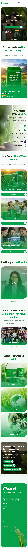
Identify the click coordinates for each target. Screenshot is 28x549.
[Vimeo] (10, 499)
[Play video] (14, 282)
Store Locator (6, 508)
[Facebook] (7, 499)
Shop (4, 521)
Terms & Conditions (16, 545)
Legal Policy (10, 545)
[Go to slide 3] (15, 39)
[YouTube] (13, 499)
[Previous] (3, 335)
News (4, 510)
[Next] (26, 78)
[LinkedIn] (18, 499)
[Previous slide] (3, 24)
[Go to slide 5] (16, 346)
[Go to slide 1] (11, 39)
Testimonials (5, 524)
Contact (5, 535)
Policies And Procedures (8, 515)
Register (5, 526)
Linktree (4, 537)
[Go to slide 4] (16, 39)
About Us (5, 506)
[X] (4, 499)
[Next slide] (25, 24)
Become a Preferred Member (13, 27)
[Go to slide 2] (12, 39)
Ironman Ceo (6, 513)
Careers (4, 532)
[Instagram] (16, 499)
